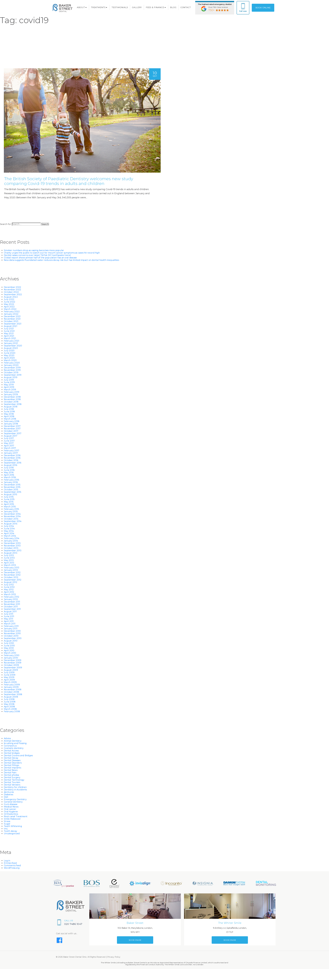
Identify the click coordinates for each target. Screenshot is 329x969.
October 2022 (11, 292)
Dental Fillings (11, 765)
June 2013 (9, 558)
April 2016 (9, 475)
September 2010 (13, 638)
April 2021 (9, 336)
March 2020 (10, 360)
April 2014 (9, 533)
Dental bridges (12, 753)
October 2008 (11, 692)
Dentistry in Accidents (15, 789)
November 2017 (12, 428)
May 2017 (9, 443)
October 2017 (11, 431)
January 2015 (11, 511)
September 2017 (12, 433)
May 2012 (9, 589)
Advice (7, 738)
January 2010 (11, 658)
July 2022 (9, 299)
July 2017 (9, 438)
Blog (173, 7)
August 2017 (10, 436)
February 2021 (11, 341)
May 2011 (8, 619)
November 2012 (12, 575)
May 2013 (9, 560)
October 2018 (11, 402)
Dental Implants (12, 767)
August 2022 (11, 297)
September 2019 (12, 375)
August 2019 (10, 377)
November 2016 (12, 458)
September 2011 (12, 609)
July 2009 (9, 672)
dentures (9, 792)
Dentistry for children (15, 787)
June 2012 (9, 587)
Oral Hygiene (11, 811)
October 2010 (11, 636)
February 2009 (12, 684)
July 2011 (8, 614)
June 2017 (9, 441)
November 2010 (12, 633)
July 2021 (9, 328)
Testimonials (120, 7)
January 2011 (10, 628)
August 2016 (10, 465)
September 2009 (13, 667)
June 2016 (9, 470)
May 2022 (9, 304)
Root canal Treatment (15, 816)
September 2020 (13, 345)
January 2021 (11, 343)
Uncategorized (12, 833)
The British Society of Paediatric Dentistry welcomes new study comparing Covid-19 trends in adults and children (68, 181)
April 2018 (9, 416)
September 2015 (12, 492)
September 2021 (12, 324)
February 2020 (12, 363)
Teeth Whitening (13, 826)
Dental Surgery (12, 777)
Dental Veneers (12, 785)
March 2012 (10, 594)
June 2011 (9, 616)
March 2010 (10, 653)
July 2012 (9, 584)
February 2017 (11, 450)
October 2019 (11, 372)
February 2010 (11, 655)
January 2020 (11, 365)
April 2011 (9, 621)
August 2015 (10, 494)
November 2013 (12, 545)
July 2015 (9, 497)
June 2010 (9, 645)
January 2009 (11, 687)
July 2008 (9, 699)
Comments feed (12, 865)
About (81, 7)
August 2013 (10, 553)
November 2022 (12, 289)
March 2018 (10, 419)
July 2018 (9, 409)
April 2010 (9, 650)
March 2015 (10, 506)
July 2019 (9, 380)
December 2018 (12, 397)
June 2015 (9, 499)
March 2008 (10, 709)
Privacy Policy (113, 957)
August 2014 (10, 523)
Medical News (11, 806)
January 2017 (11, 453)
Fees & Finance (155, 7)
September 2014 (12, 521)
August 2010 (10, 641)
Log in (7, 860)
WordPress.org (12, 868)
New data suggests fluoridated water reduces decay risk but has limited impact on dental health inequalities (61, 260)
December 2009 (12, 660)
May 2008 (9, 704)
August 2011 (10, 611)
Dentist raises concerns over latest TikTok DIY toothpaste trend (37, 255)
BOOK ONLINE (263, 7)
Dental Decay (11, 758)
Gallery (137, 7)
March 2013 (10, 565)
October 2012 (11, 577)
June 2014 (9, 528)
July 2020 (9, 350)
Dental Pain (10, 772)
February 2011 (11, 626)
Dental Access (11, 750)
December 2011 (12, 602)
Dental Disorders (13, 763)
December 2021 (12, 316)
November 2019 (12, 370)
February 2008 (12, 711)
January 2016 (11, 482)
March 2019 (10, 389)
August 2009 (11, 670)
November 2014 (12, 516)
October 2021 (11, 321)
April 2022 (9, 306)
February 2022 (12, 311)
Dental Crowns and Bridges (18, 755)
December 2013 (12, 543)
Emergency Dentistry (15, 799)
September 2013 (12, 550)
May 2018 (9, 414)
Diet (6, 797)
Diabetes (8, 794)
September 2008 (13, 694)
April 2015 (9, 504)
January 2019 (11, 394)
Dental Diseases (12, 760)
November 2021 (12, 319)
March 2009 (10, 682)
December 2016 (12, 455)
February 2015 (11, 509)
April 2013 (9, 563)
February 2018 (11, 421)
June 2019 (9, 382)
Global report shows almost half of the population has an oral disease (40, 257)
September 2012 (12, 580)
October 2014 (11, 519)
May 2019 (9, 384)
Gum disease (10, 804)
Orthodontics (11, 814)
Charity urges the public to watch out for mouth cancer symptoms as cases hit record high (52, 253)
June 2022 (9, 302)
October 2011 (11, 606)
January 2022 (11, 314)
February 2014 (11, 538)
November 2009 (12, 662)
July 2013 (9, 555)
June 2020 (9, 353)
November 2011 (12, 604)
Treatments (98, 7)
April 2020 (9, 358)
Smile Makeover (12, 819)
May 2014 (9, 531)
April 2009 (9, 680)
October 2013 (11, 548)
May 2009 (9, 677)
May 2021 (9, 333)
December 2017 (12, 426)
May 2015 (8, 502)
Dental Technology (14, 780)
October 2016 (11, 460)
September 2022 (13, 294)
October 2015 (11, 489)
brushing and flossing (15, 743)
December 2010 (12, 631)
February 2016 (11, 480)
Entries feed (10, 863)
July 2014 (9, 526)
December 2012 (12, 572)
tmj (5, 828)
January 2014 (11, 541)
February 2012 (11, 597)
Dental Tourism (12, 782)
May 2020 (9, 355)
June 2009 (9, 675)
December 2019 (12, 367)
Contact (185, 7)
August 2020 (11, 348)
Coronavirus (10, 746)
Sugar (7, 824)
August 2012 (10, 582)
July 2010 (9, 643)
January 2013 (11, 570)
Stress (7, 821)
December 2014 (12, 514)
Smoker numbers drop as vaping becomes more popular (34, 250)
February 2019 (11, 392)
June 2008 (9, 702)
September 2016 (12, 463)
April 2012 (9, 592)
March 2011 (10, 623)
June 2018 (9, 411)
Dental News (10, 770)
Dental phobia (11, 775)
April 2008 (9, 706)
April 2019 (9, 387)
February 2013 (11, 567)
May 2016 (8, 472)
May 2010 (9, 648)
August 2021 (10, 326)
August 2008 (11, 697)
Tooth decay (10, 831)
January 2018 (11, 424)
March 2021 (10, 338)
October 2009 (11, 665)
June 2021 (9, 331)
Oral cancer (10, 809)
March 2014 (10, 536)
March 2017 (10, 448)
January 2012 (11, 599)
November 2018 (12, 399)
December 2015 (12, 484)
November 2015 (12, 487)
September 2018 (13, 404)
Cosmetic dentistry (14, 748)
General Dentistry (13, 802)
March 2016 (10, 477)
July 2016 (9, 467)
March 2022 (10, 309)
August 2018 (10, 406)
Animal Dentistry (12, 741)
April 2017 (9, 445)
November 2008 (12, 689)
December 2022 (12, 287)
